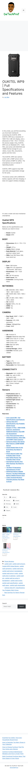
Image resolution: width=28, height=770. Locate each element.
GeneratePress (14, 767)
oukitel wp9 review (16, 580)
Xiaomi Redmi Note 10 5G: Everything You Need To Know (14, 449)
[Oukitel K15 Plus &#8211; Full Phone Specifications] (18, 529)
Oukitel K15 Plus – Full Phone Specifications (17, 534)
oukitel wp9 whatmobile (17, 585)
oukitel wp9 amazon (18, 564)
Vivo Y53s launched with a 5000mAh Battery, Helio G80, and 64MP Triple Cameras (16, 437)
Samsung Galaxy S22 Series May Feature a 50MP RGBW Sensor (15, 443)
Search (4, 603)
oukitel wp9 (8, 564)
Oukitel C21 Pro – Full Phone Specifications (6, 551)
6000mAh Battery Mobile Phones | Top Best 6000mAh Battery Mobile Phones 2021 (15, 473)
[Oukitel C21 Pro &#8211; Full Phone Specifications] (7, 545)
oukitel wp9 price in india (10, 573)
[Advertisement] (14, 36)
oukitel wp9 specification (10, 583)
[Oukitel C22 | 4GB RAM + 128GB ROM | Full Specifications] (7, 529)
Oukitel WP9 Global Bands (10, 566)
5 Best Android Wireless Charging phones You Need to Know (15, 479)
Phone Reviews (9, 561)
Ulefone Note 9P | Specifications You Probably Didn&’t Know (15, 423)
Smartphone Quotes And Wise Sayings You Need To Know (15, 463)
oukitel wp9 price (17, 568)
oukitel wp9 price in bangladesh (12, 571)
